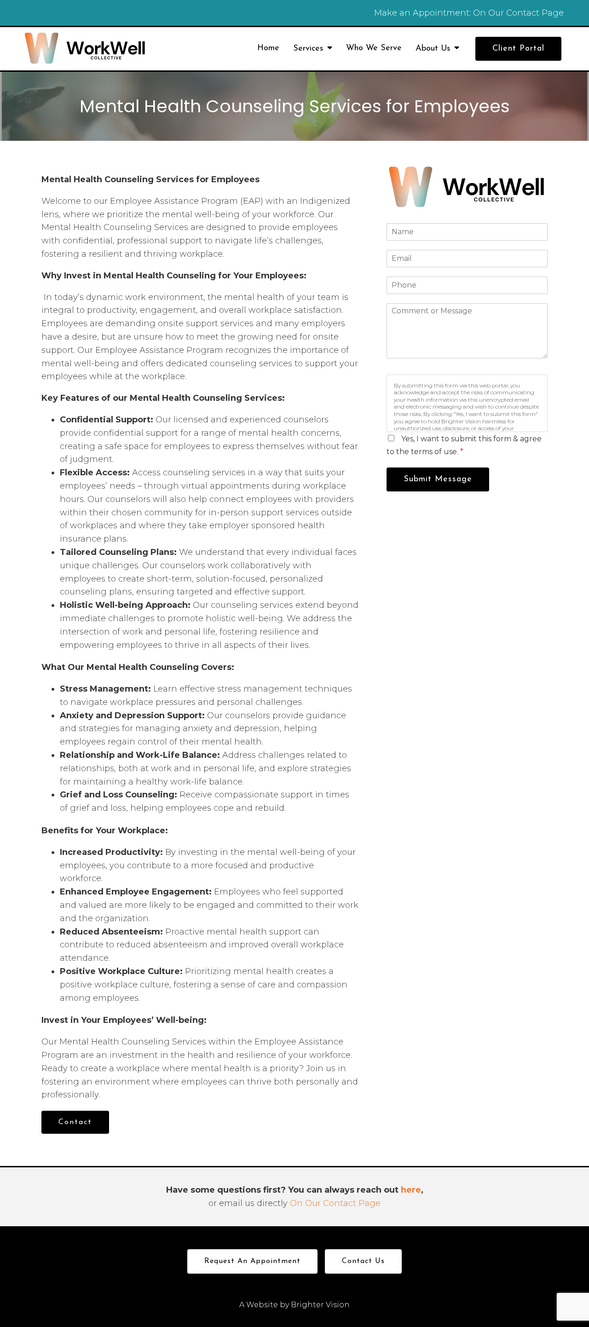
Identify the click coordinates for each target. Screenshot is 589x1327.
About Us (433, 49)
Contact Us (363, 1261)
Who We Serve (374, 48)
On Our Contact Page (518, 13)
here (411, 1190)
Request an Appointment (252, 1261)
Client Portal (518, 49)
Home (268, 48)
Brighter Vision (320, 1304)
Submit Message (438, 479)
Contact (75, 1122)
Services (308, 49)
